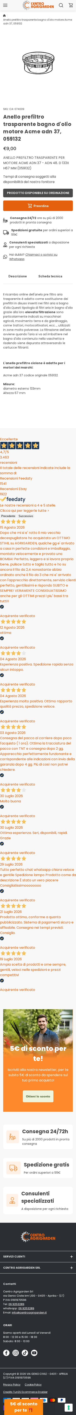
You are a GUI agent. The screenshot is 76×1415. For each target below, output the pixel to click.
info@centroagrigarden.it (29, 1313)
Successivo (26, 516)
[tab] (17, 276)
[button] (71, 5)
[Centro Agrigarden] (38, 5)
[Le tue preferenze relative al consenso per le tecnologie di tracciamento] (69, 1408)
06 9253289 (16, 1304)
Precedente (8, 516)
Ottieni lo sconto (38, 1096)
